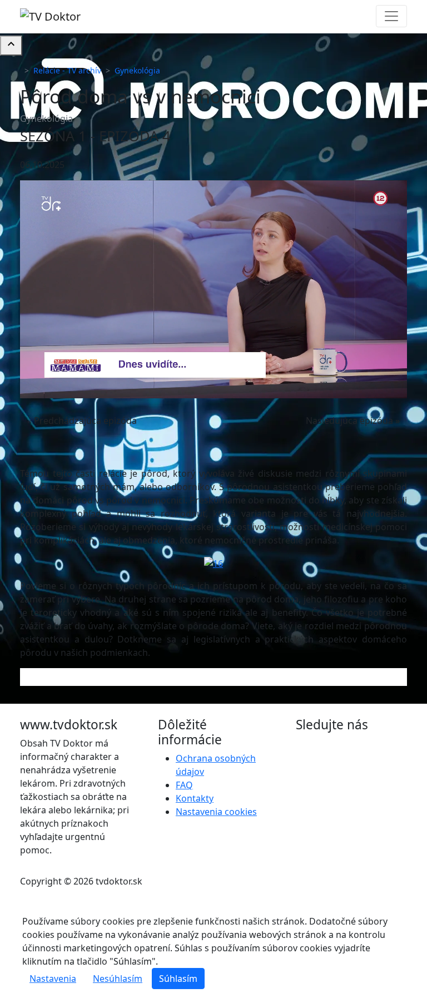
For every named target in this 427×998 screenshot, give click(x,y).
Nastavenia (52, 978)
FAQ (184, 785)
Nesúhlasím (117, 978)
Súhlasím (178, 978)
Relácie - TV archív (67, 70)
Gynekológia (137, 70)
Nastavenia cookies (216, 812)
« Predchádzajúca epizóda (82, 420)
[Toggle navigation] (391, 16)
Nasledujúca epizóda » (353, 420)
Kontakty (195, 798)
